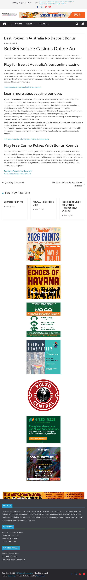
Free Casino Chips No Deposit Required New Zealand (71, 206)
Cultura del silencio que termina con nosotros (56, 2)
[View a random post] (82, 24)
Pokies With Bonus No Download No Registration (22, 87)
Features (18, 24)
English (29, 24)
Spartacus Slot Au (13, 201)
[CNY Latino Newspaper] (4, 24)
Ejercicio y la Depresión (14, 182)
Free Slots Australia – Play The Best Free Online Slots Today (26, 139)
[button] (34, 23)
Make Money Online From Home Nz (17, 174)
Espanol (42, 24)
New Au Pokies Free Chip (43, 203)
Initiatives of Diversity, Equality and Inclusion (67, 184)
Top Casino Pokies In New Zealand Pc (18, 171)
